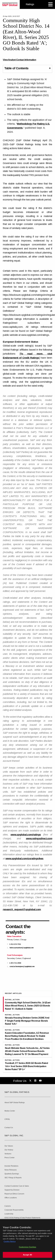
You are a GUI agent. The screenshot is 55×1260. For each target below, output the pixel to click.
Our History (9, 1150)
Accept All (27, 1255)
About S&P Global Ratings (15, 1103)
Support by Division (12, 1190)
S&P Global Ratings (17, 1092)
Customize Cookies (27, 1247)
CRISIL (7, 1119)
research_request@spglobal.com (22, 909)
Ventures (8, 1154)
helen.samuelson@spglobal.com (22, 948)
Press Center (10, 1158)
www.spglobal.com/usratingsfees (24, 858)
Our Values (9, 1146)
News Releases (11, 1170)
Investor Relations (11, 1166)
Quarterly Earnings (12, 1174)
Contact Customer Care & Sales (17, 1186)
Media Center (10, 1111)
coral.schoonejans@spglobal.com (22, 966)
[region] (27, 1239)
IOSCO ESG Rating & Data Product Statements (22, 1218)
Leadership (9, 1214)
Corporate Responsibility (14, 1210)
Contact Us (9, 1128)
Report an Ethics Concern (14, 1194)
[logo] (9, 4)
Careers (8, 1206)
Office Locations (11, 1198)
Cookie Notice (10, 1241)
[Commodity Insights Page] (31, 1081)
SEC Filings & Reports (13, 1178)
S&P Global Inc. (14, 1135)
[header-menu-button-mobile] (50, 4)
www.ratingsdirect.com (39, 838)
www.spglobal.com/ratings (26, 834)
